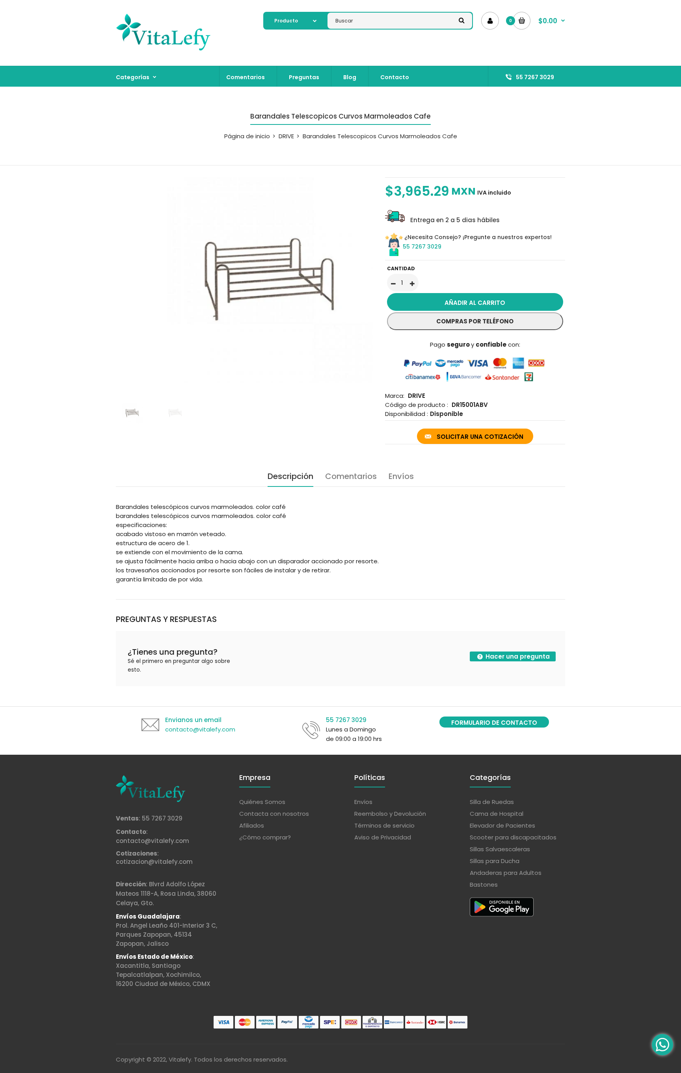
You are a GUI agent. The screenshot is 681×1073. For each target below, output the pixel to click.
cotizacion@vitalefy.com (154, 862)
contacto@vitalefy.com (152, 841)
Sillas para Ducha (494, 861)
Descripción (290, 476)
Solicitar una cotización (480, 437)
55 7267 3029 (422, 247)
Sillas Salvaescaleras (500, 849)
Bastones (484, 884)
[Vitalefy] (163, 49)
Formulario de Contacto (494, 722)
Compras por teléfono (475, 321)
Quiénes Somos (262, 802)
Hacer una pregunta (517, 656)
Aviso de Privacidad (382, 837)
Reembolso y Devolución (390, 813)
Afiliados (251, 825)
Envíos (401, 476)
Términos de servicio (384, 825)
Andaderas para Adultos (505, 873)
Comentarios (351, 476)
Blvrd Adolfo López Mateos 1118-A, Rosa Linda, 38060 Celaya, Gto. (166, 893)
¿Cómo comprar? (265, 837)
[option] (244, 280)
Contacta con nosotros (274, 813)
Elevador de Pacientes (502, 825)
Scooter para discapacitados (513, 837)
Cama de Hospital (496, 813)
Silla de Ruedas (492, 802)
